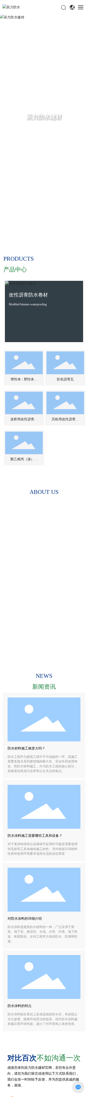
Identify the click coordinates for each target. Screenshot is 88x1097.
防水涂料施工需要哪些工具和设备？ (35, 836)
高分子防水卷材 (34, 294)
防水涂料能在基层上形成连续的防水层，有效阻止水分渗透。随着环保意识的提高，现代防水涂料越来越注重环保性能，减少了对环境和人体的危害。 (42, 1019)
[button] (81, 128)
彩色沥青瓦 (65, 379)
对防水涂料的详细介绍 (25, 918)
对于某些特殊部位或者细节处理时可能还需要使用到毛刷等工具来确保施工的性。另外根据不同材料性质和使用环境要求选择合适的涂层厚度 (42, 848)
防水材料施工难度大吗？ (26, 748)
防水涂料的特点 (20, 1006)
